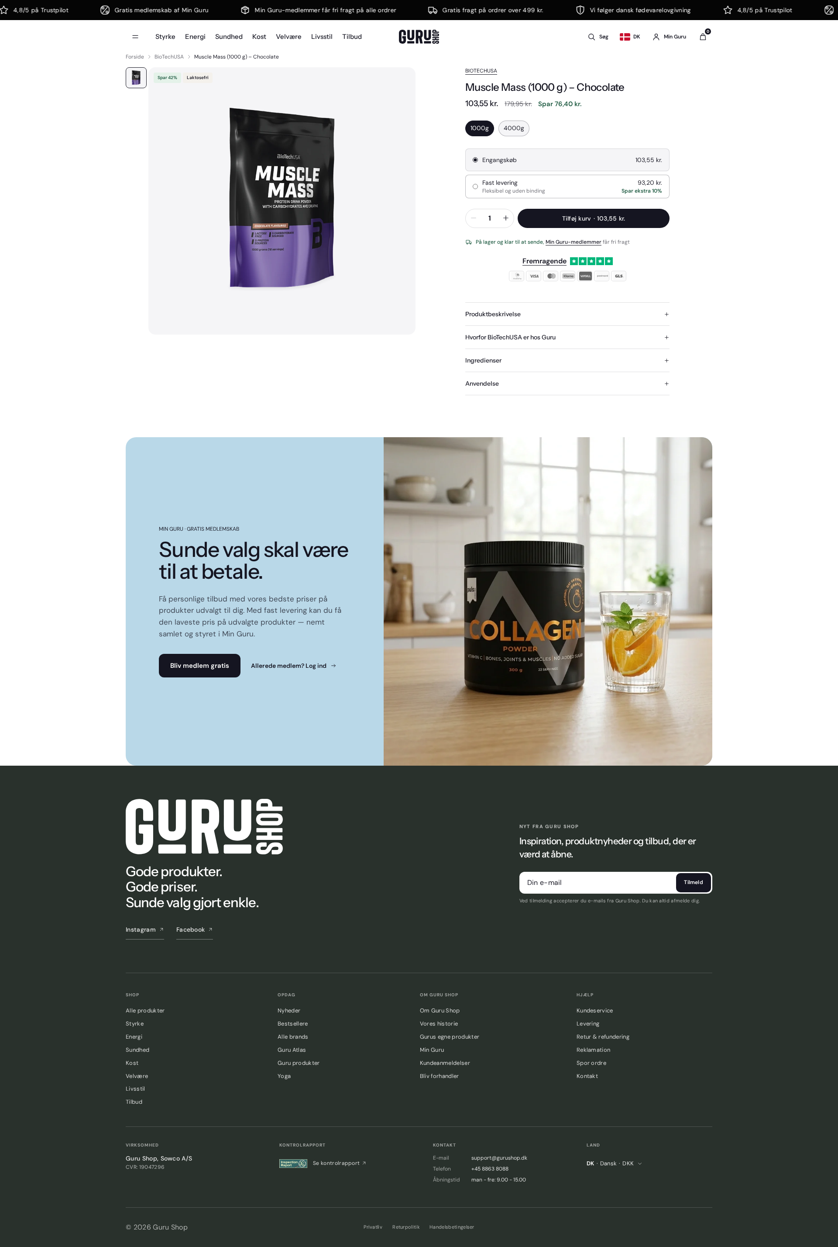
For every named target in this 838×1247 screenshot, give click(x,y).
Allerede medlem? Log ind (288, 666)
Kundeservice (595, 1010)
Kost (259, 36)
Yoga (284, 1076)
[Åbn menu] (135, 36)
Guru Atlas (292, 1050)
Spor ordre (591, 1063)
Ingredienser (483, 360)
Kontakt (587, 1076)
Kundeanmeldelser (445, 1063)
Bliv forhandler (439, 1076)
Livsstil (322, 36)
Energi (195, 36)
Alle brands (293, 1036)
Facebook (190, 929)
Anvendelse (482, 383)
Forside (135, 56)
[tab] (136, 77)
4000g (514, 128)
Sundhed (229, 36)
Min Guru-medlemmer (573, 241)
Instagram (141, 929)
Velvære (289, 36)
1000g (480, 128)
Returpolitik (406, 1227)
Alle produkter (145, 1010)
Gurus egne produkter (449, 1036)
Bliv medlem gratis (199, 665)
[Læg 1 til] (506, 218)
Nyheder (289, 1010)
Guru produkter (298, 1063)
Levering (588, 1023)
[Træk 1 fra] (473, 218)
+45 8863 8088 (489, 1168)
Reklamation (594, 1050)
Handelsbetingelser (451, 1227)
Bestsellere (293, 1023)
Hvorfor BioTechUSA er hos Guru (510, 337)
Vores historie (439, 1023)
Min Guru (432, 1050)
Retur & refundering (603, 1036)
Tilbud (352, 36)
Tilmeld (693, 882)
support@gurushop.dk (499, 1157)
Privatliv (373, 1227)
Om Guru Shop (440, 1010)
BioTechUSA (169, 56)
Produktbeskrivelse (493, 314)
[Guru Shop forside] (419, 36)
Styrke (165, 36)
